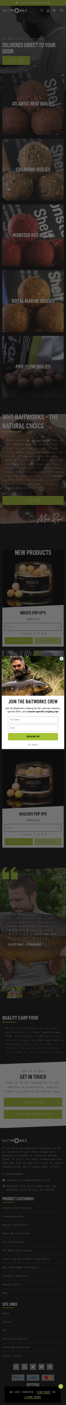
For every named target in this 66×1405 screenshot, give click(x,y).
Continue (43, 1392)
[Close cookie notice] (60, 1386)
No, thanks (33, 745)
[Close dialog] (61, 658)
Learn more (32, 1397)
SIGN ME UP (33, 736)
